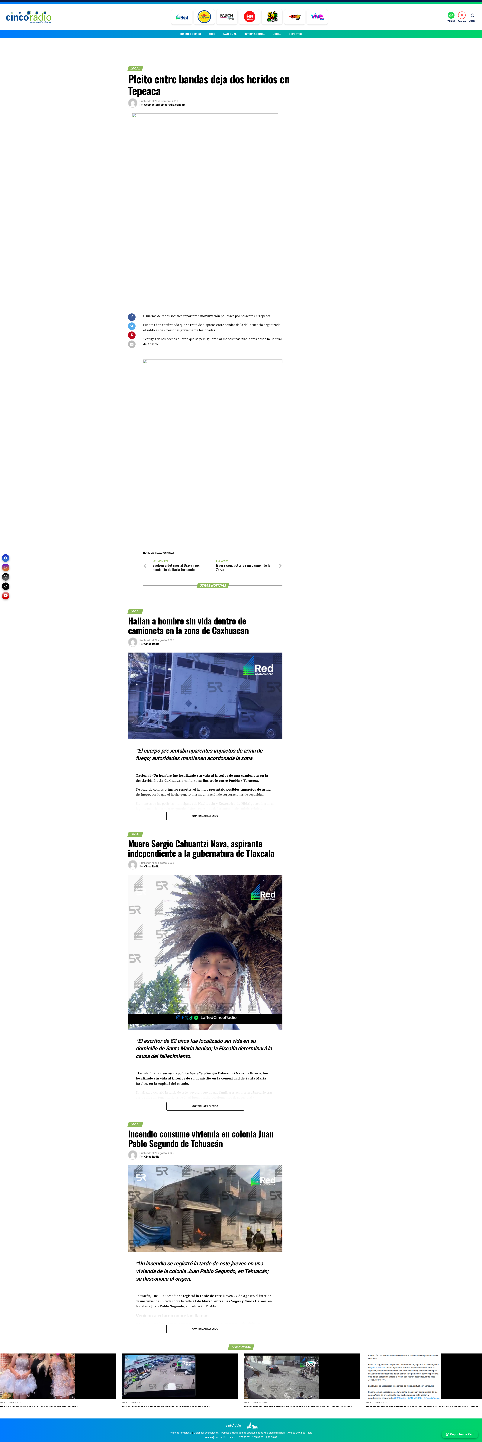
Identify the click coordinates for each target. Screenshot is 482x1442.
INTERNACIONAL (254, 34)
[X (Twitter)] (5, 577)
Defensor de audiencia (206, 1432)
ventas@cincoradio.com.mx (220, 1437)
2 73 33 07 (244, 1437)
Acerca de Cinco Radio (300, 1432)
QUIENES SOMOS (190, 34)
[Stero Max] (295, 17)
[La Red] (182, 17)
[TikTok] (5, 586)
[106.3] (317, 17)
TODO (212, 34)
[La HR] (250, 17)
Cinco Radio (151, 643)
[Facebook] (5, 558)
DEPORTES (295, 34)
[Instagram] (5, 567)
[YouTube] (5, 595)
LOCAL (277, 34)
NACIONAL (230, 34)
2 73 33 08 (257, 1437)
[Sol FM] (272, 17)
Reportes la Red (461, 1434)
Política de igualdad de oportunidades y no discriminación (253, 1432)
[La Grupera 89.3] (204, 17)
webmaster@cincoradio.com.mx (164, 104)
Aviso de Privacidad (180, 1432)
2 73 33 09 (271, 1437)
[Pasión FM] (227, 17)
